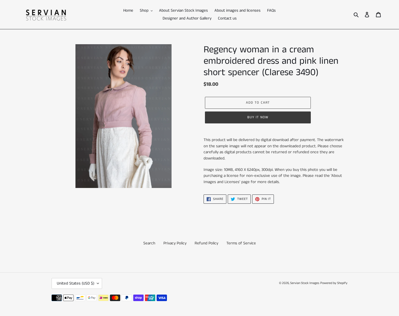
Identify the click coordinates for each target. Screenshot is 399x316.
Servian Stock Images (304, 283)
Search (149, 243)
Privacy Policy (174, 243)
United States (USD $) (75, 283)
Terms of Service (241, 243)
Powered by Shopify (333, 283)
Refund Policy (206, 243)
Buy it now (257, 117)
